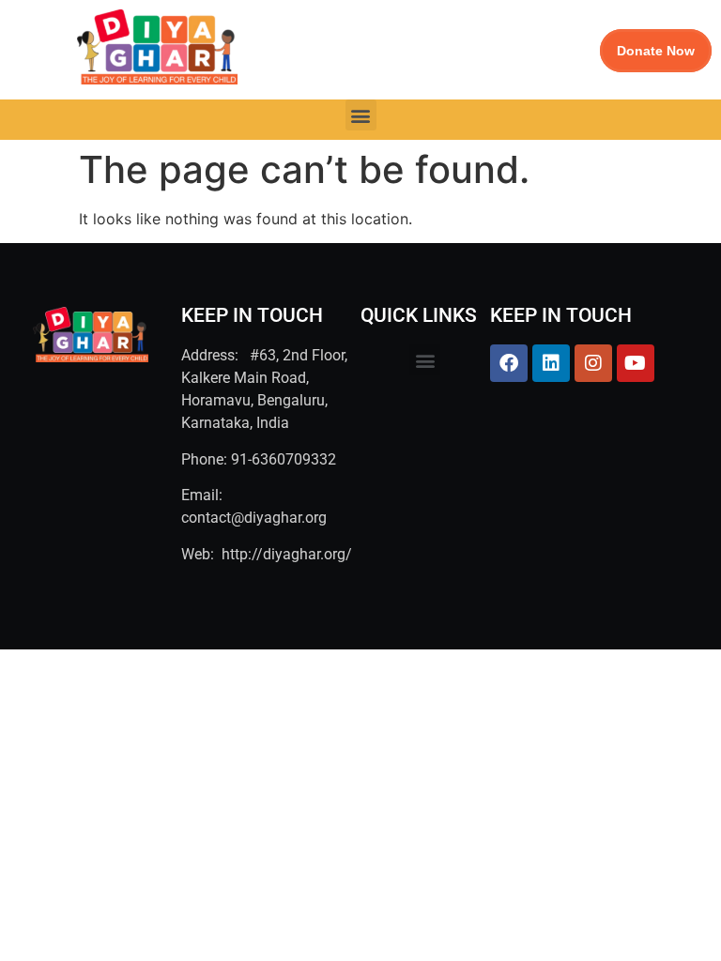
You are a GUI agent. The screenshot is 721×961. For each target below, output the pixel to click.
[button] (360, 114)
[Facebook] (509, 363)
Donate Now (656, 50)
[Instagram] (593, 363)
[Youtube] (635, 363)
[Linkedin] (551, 363)
